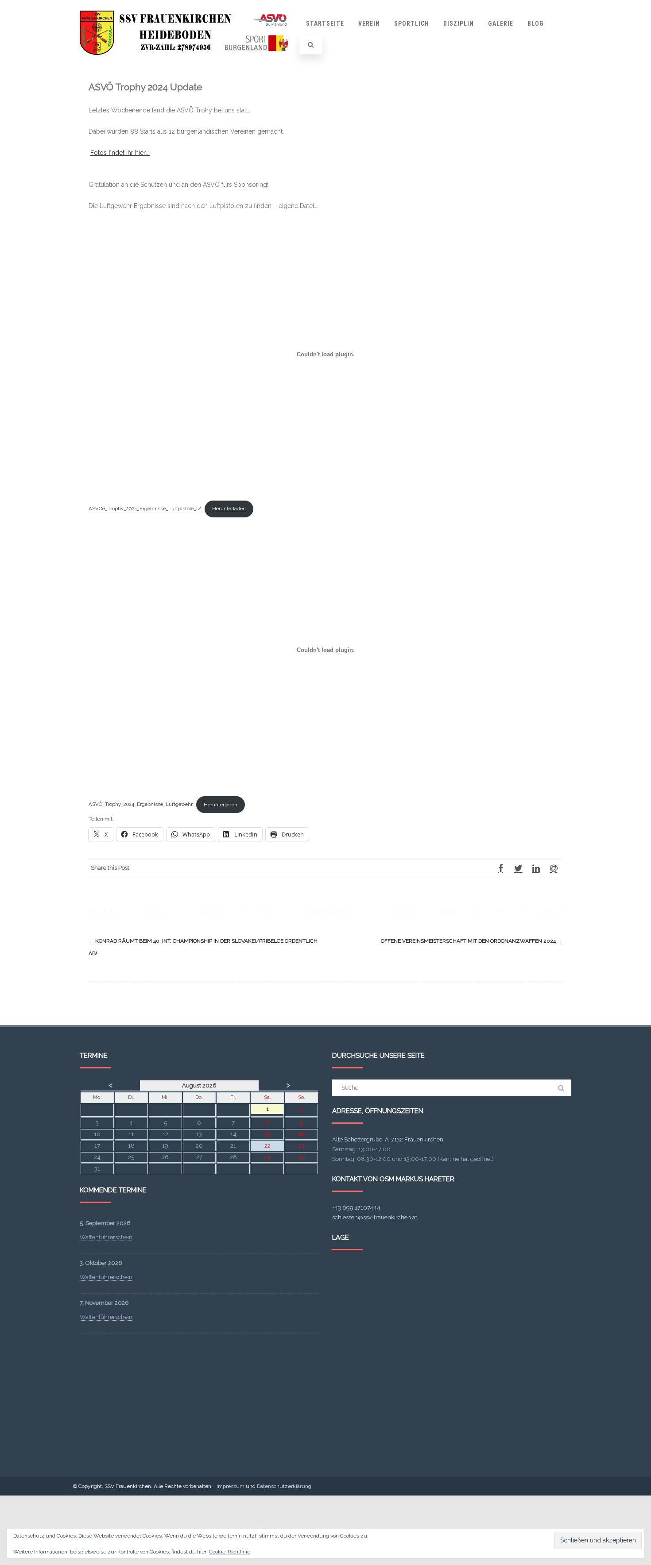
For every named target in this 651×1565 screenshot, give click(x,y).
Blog (535, 23)
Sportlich (411, 23)
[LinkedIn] (536, 868)
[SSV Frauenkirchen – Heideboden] (186, 63)
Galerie (500, 23)
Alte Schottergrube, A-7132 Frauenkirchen (387, 1139)
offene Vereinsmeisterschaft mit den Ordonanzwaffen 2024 (471, 941)
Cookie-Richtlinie (229, 1552)
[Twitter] (518, 868)
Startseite (325, 23)
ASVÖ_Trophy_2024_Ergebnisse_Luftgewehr (141, 805)
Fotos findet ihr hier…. (120, 152)
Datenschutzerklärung (284, 1486)
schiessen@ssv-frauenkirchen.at (374, 1217)
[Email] (553, 868)
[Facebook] (500, 868)
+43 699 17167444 (356, 1207)
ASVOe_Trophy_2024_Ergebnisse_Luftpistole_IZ (145, 508)
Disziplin (458, 23)
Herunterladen (229, 508)
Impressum (230, 1486)
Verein (369, 23)
